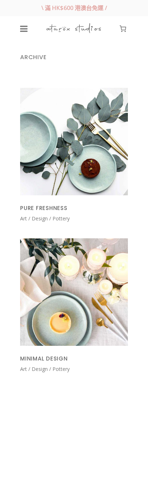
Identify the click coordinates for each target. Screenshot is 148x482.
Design (40, 218)
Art (23, 218)
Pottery (61, 218)
